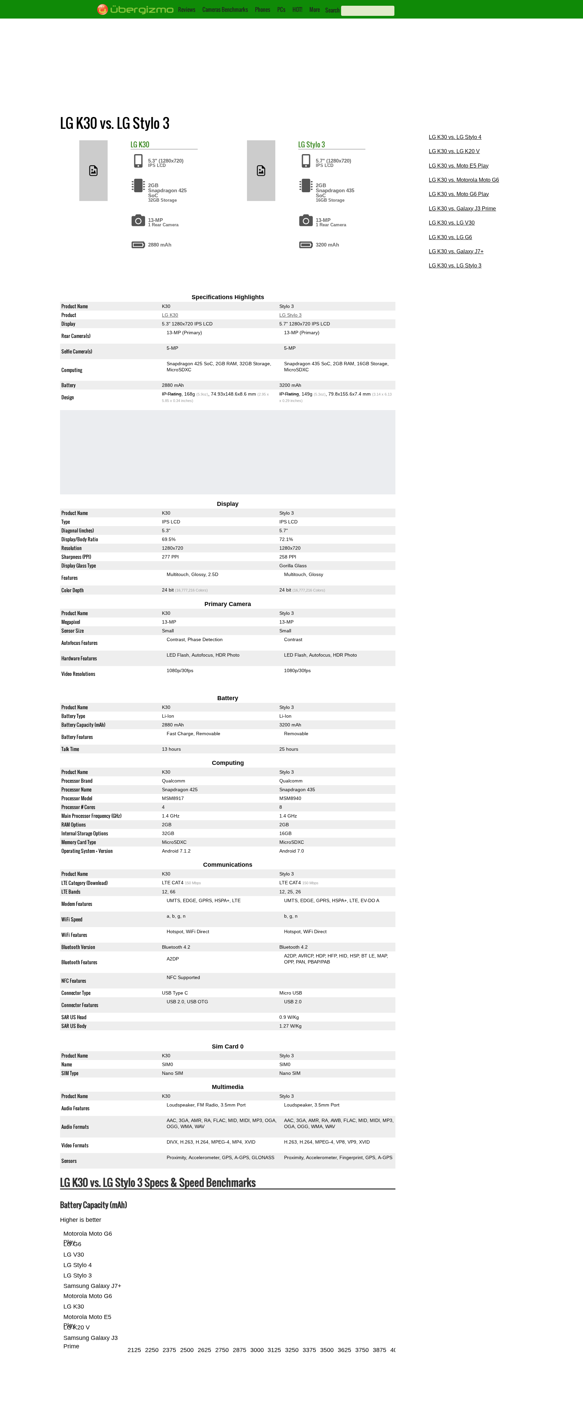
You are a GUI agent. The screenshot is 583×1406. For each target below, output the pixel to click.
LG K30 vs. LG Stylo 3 (455, 265)
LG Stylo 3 (290, 315)
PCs (281, 9)
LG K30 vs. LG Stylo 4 (455, 137)
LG (134, 144)
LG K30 (170, 315)
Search (332, 10)
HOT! (297, 9)
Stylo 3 (315, 144)
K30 (144, 144)
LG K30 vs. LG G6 (450, 237)
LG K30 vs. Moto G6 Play (459, 194)
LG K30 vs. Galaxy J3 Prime (462, 208)
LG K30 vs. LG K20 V (454, 151)
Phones (262, 9)
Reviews (186, 9)
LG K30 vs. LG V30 (452, 223)
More (314, 9)
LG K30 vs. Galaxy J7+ (456, 251)
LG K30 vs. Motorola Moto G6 (464, 180)
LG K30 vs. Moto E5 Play (459, 166)
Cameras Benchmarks (225, 9)
